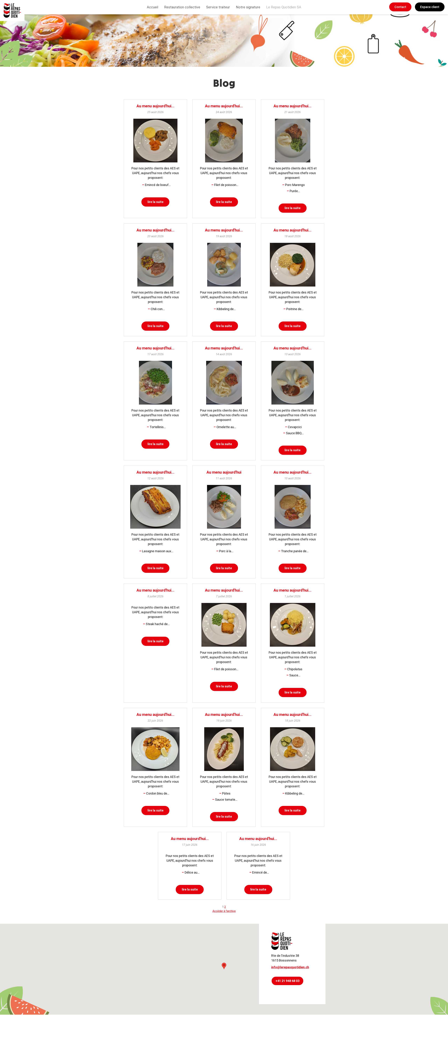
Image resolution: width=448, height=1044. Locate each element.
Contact (400, 7)
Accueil (152, 7)
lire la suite (155, 202)
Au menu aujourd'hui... (155, 106)
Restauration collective (182, 7)
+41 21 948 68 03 (287, 981)
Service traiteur (218, 7)
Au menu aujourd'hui (223, 472)
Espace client (429, 7)
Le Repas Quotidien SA (283, 7)
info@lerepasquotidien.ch (290, 967)
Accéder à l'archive (224, 911)
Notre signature (248, 7)
